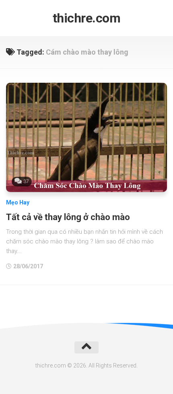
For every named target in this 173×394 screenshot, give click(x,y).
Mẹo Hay (17, 202)
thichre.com (87, 18)
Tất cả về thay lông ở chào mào (68, 217)
